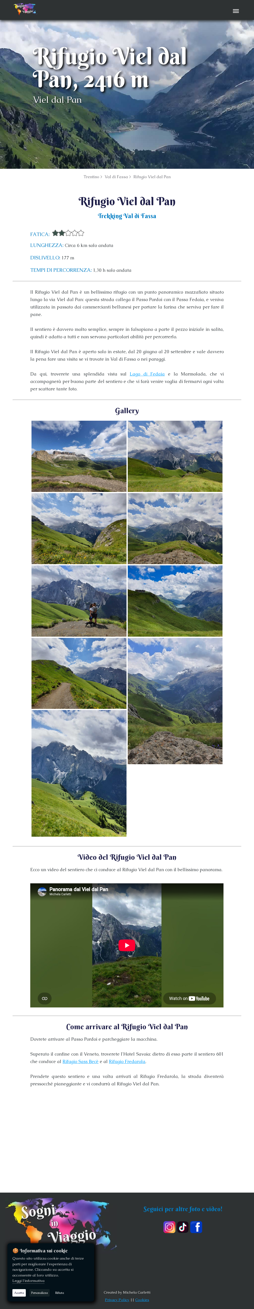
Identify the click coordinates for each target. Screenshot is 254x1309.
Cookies (142, 1299)
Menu (235, 8)
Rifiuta (59, 1293)
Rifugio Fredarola (127, 1061)
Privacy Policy (117, 1299)
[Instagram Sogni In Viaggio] (169, 1227)
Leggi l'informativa (28, 1280)
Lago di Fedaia (147, 374)
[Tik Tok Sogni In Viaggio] (183, 1227)
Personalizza (39, 1293)
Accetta (19, 1293)
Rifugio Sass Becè (80, 1061)
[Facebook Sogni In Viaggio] (196, 1227)
